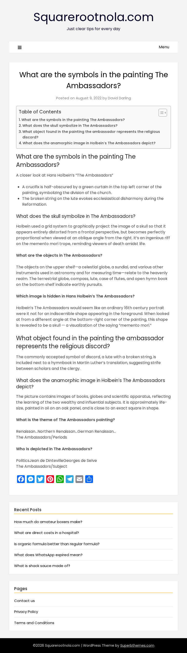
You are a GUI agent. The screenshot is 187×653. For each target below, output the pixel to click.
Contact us (24, 600)
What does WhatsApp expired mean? (48, 554)
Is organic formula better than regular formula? (57, 543)
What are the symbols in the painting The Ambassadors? (73, 119)
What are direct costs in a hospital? (46, 532)
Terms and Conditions (34, 622)
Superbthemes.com (137, 645)
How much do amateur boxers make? (48, 521)
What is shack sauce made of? (42, 565)
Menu (164, 47)
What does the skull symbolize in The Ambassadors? (69, 125)
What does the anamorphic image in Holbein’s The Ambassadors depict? (89, 143)
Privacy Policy (26, 611)
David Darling (119, 98)
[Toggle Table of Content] (160, 113)
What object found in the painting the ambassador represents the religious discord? (91, 134)
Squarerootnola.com (93, 17)
